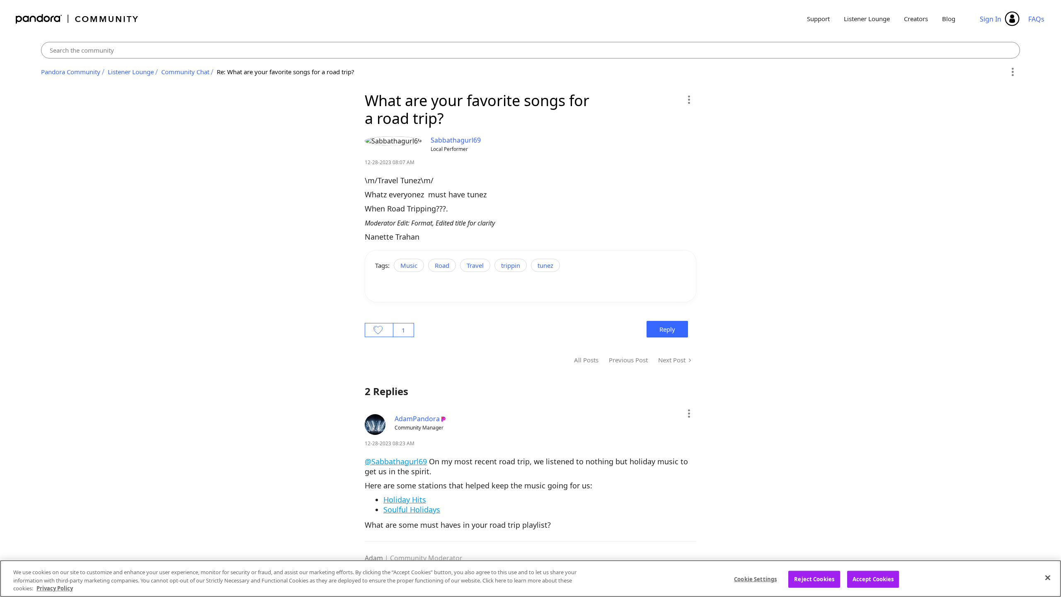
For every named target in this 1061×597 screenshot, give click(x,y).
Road (442, 265)
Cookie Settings (755, 578)
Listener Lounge (867, 19)
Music (408, 265)
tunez (545, 265)
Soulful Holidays (411, 509)
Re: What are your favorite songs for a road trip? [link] (285, 72)
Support (818, 19)
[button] (688, 99)
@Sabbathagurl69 (396, 461)
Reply (667, 329)
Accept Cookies (873, 578)
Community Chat (185, 72)
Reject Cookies (814, 578)
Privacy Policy (54, 588)
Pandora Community (77, 18)
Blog (948, 19)
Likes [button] (379, 330)
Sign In (990, 19)
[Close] (1048, 577)
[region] (530, 578)
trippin (510, 265)
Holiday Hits (404, 500)
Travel (475, 265)
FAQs (1036, 19)
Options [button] (1012, 72)
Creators (916, 19)
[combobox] (530, 50)
